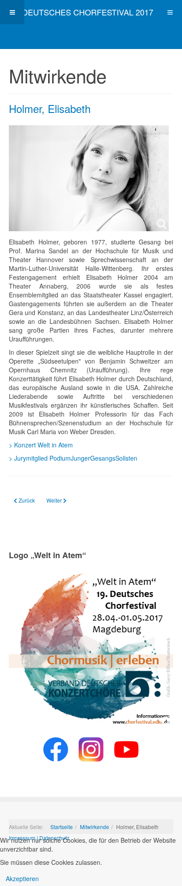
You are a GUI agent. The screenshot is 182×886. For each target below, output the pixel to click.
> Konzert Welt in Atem (41, 444)
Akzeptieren (22, 878)
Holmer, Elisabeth (50, 108)
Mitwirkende (94, 826)
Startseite (61, 826)
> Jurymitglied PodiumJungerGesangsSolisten (73, 458)
